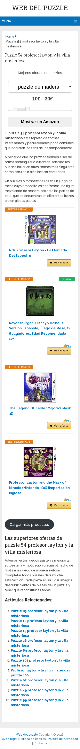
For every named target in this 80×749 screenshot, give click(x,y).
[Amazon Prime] (65, 345)
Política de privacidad (63, 739)
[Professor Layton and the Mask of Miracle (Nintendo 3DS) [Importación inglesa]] (40, 462)
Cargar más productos (29, 524)
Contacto (40, 743)
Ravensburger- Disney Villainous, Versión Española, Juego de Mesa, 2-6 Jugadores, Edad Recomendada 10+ (39, 331)
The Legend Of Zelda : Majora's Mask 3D (40, 411)
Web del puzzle (40, 7)
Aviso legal (9, 739)
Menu (6, 21)
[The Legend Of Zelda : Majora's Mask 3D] (40, 387)
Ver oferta (61, 263)
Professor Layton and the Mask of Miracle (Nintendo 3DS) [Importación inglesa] (39, 487)
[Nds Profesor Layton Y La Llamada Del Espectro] (40, 230)
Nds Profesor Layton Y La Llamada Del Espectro (38, 253)
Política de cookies (32, 739)
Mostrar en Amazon (40, 121)
